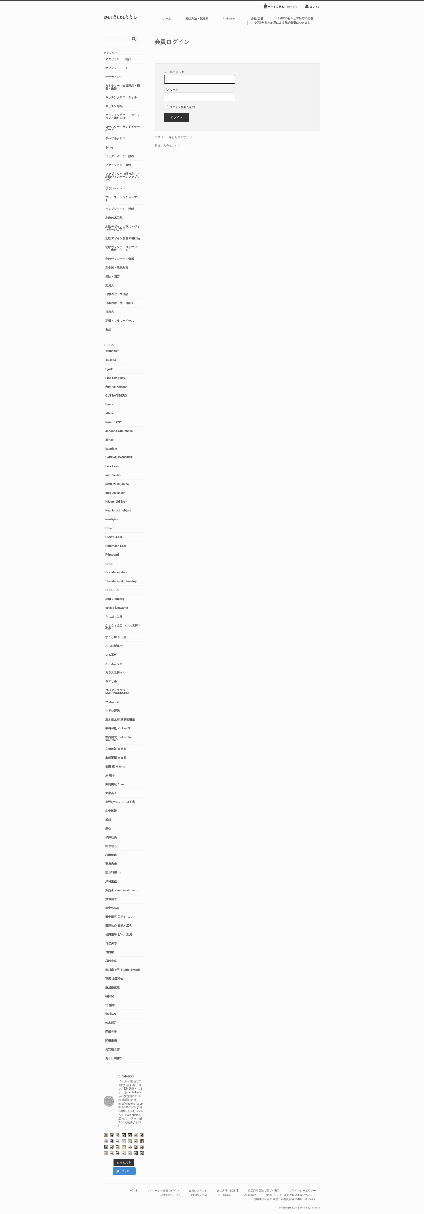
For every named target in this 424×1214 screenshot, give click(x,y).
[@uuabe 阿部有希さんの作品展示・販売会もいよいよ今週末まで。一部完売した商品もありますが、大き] (106, 1141)
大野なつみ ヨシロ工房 (120, 802)
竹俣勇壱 (111, 943)
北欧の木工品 (114, 217)
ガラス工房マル (115, 672)
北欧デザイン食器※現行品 (122, 238)
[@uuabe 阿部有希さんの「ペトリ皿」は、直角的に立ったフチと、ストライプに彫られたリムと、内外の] (142, 1147)
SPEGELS (112, 590)
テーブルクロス (115, 138)
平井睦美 (111, 837)
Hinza (109, 404)
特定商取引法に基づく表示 (264, 1190)
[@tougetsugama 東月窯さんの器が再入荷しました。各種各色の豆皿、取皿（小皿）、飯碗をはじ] (106, 1147)
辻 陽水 (110, 1005)
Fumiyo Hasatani (116, 386)
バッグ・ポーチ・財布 (119, 156)
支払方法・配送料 (197, 18)
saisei (109, 563)
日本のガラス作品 (116, 294)
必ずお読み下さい (171, 1194)
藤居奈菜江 (112, 987)
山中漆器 (111, 810)
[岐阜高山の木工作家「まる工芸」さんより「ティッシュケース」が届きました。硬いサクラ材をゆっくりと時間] (112, 1135)
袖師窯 (109, 996)
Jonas (109, 439)
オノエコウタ (114, 663)
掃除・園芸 (112, 276)
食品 (108, 329)
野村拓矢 (111, 1014)
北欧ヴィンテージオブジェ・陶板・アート (121, 248)
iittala (109, 413)
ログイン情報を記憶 (181, 107)
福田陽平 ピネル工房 (118, 934)
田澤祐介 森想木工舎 (118, 925)
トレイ (109, 147)
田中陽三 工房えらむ (118, 916)
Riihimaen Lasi (115, 545)
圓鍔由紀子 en (114, 784)
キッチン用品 (114, 106)
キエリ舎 (111, 681)
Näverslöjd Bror (116, 501)
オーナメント (114, 76)
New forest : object (118, 510)
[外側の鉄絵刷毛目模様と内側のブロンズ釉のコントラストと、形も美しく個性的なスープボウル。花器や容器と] (112, 1153)
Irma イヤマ (113, 422)
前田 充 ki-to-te (115, 766)
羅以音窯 (111, 961)
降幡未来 (111, 1040)
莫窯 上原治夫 (114, 978)
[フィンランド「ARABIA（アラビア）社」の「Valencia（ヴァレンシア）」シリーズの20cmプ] (112, 1141)
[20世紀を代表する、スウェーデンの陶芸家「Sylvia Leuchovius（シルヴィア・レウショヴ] (142, 1135)
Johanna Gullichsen (119, 431)
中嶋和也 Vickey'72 (118, 728)
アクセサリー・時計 (118, 59)
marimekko (113, 475)
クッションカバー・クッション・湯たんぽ (122, 116)
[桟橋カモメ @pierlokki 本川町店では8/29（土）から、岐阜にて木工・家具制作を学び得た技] (117, 1153)
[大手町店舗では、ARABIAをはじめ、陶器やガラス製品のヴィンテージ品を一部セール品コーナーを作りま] (106, 1135)
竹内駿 (109, 952)
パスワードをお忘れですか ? (173, 137)
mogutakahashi (115, 492)
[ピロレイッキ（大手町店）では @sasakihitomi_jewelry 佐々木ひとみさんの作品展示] (123, 1141)
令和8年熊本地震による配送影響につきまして (283, 22)
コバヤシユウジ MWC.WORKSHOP (117, 691)
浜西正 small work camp (121, 890)
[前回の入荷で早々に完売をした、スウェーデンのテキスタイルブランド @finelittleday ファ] (123, 1147)
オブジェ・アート (116, 68)
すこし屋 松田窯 (115, 637)
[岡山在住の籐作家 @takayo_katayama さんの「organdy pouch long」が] (136, 1147)
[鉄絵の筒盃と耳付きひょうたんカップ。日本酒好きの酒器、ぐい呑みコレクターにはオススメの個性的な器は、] (130, 1147)
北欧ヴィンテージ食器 (119, 258)
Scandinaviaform (117, 572)
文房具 (109, 285)
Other (109, 528)
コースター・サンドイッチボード (122, 128)
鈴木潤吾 (111, 1022)
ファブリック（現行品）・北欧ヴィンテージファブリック (122, 176)
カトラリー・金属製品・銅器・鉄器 (122, 87)
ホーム (167, 18)
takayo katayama (116, 607)
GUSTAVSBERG (116, 395)
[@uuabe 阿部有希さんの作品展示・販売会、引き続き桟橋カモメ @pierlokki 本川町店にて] (136, 1153)
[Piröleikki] (120, 19)
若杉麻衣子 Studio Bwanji (122, 969)
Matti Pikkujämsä (117, 484)
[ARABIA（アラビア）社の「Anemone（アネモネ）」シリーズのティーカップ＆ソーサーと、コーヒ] (142, 1141)
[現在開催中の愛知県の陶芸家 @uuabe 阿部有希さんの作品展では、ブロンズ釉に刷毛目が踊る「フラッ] (117, 1147)
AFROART (112, 351)
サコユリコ (112, 701)
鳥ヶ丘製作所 (114, 1058)
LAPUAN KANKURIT (118, 457)
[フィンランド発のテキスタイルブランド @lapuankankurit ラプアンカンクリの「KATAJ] (130, 1141)
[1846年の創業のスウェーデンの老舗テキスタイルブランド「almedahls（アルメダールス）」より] (117, 1135)
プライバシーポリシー (302, 1190)
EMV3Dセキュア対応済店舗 (295, 18)
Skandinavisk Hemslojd (121, 581)
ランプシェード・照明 (119, 209)
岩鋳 (108, 819)
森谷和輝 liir (113, 872)
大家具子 (111, 793)
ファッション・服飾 (118, 165)
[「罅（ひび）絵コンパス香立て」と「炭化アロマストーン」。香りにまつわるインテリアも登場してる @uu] (117, 1141)
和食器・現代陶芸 (116, 267)
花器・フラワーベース (119, 320)
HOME (133, 1190)
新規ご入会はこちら (167, 145)
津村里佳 (111, 881)
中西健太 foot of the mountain (118, 738)
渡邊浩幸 (111, 899)
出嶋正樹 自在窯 (115, 757)
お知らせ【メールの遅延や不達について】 (290, 1194)
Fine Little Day (115, 378)
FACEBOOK (223, 1194)
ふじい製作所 (114, 646)
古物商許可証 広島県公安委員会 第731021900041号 (285, 1199)
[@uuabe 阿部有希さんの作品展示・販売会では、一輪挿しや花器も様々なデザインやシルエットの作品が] (136, 1141)
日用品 (109, 311)
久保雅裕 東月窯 (115, 748)
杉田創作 (111, 855)
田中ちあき (112, 908)
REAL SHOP (248, 1194)
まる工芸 (111, 654)
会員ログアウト (198, 1190)
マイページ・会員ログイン (163, 1190)
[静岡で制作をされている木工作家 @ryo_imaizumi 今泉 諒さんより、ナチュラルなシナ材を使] (112, 1147)
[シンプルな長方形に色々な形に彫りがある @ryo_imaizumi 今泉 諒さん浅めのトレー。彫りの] (142, 1153)
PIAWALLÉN (113, 537)
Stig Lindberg (114, 598)
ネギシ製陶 (112, 710)
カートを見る (281, 5)
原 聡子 (110, 775)
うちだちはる (114, 616)
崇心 (108, 828)
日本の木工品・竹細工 (119, 303)
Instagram (230, 18)
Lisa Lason (112, 466)
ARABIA (110, 360)
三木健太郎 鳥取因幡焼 (120, 719)
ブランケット (114, 188)
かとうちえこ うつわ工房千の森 (123, 627)
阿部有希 (111, 1031)
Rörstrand (112, 554)
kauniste (111, 448)
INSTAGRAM (199, 1194)
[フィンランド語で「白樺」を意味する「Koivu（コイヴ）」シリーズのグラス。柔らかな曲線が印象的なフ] (130, 1135)
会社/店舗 (257, 18)
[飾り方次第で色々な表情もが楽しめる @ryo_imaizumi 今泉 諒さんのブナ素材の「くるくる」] (106, 1153)
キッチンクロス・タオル (121, 97)
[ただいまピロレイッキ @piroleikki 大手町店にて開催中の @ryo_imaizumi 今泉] (130, 1153)
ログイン (315, 6)
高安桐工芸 (112, 1049)
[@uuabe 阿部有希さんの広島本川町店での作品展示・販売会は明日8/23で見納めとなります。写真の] (136, 1135)
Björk (109, 369)
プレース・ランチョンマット (122, 199)
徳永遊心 (111, 846)
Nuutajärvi (112, 519)
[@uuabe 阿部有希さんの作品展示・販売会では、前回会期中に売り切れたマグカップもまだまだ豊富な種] (123, 1153)
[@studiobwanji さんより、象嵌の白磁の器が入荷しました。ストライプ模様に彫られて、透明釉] (123, 1135)
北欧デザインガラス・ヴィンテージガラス (122, 228)
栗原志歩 (111, 863)
